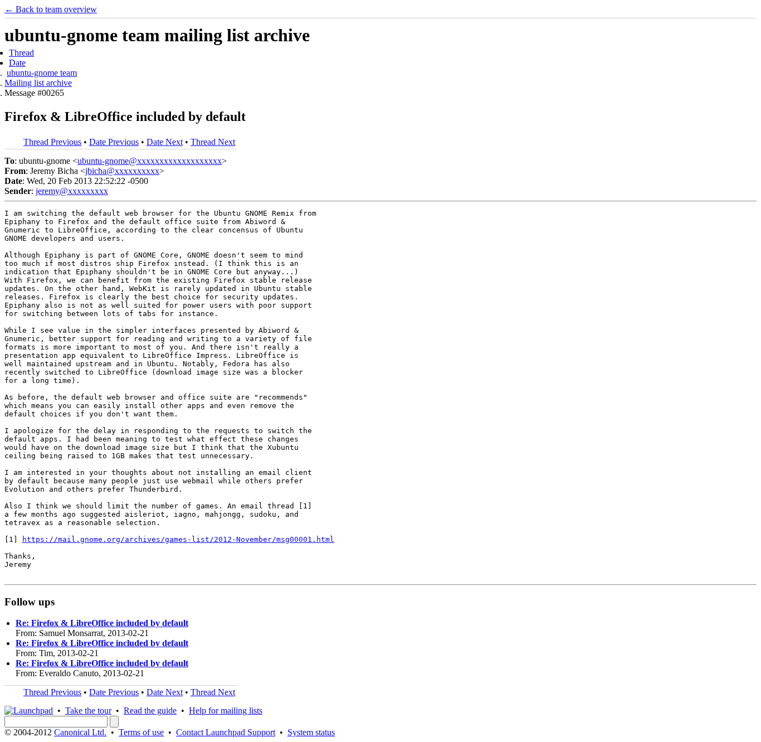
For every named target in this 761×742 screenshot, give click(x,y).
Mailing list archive (38, 83)
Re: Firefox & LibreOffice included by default (102, 623)
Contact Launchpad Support (225, 732)
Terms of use (141, 732)
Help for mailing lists (225, 710)
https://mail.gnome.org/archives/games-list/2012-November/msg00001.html (178, 539)
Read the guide (150, 710)
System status (311, 732)
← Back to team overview (50, 9)
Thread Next (213, 142)
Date (17, 62)
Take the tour (88, 710)
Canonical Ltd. (80, 732)
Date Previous (114, 142)
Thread (21, 52)
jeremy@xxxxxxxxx (72, 191)
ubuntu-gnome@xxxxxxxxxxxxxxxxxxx (149, 161)
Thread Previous (52, 142)
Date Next (165, 142)
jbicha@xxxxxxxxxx (122, 171)
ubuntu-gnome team (42, 72)
